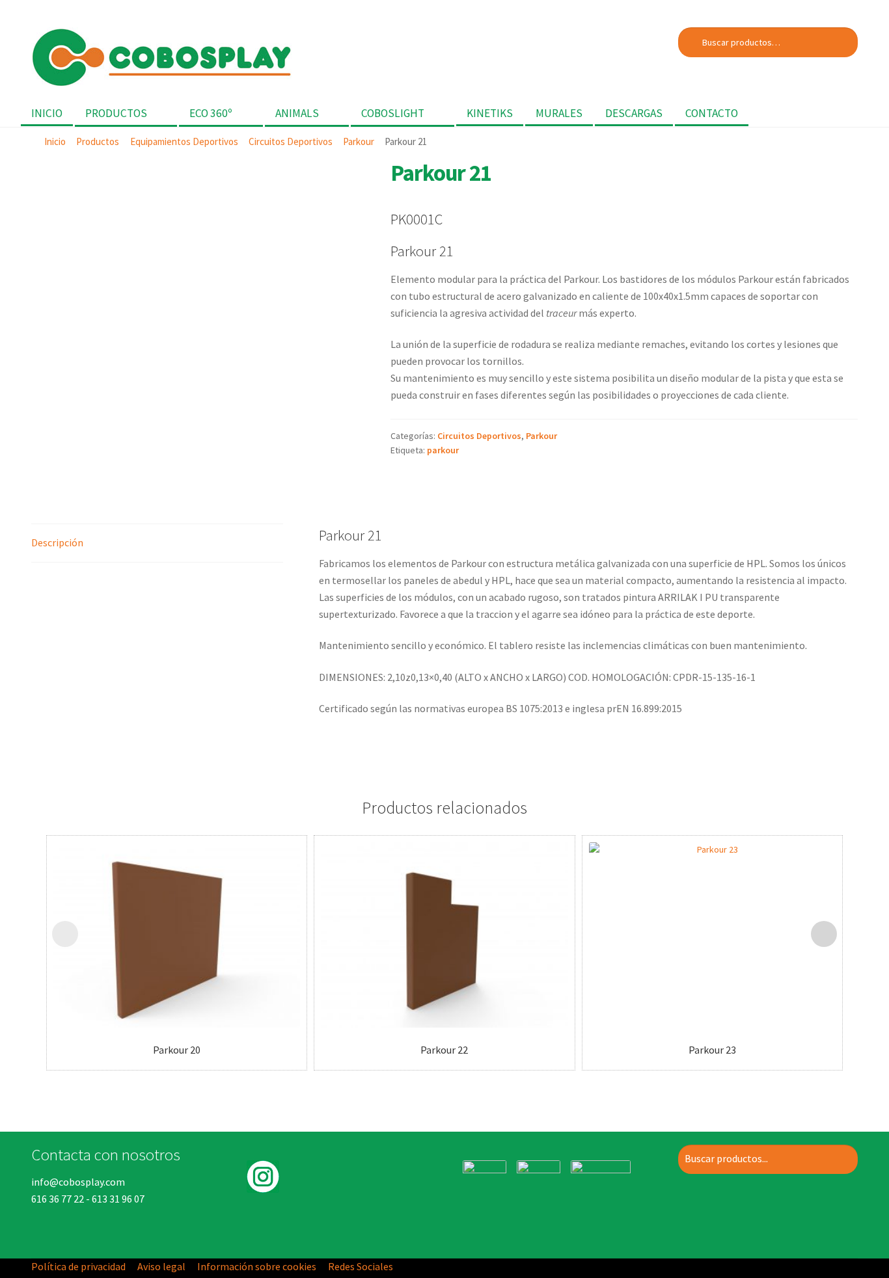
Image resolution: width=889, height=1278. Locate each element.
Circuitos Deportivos (291, 141)
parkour (443, 450)
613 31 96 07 (118, 1198)
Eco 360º (210, 113)
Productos (116, 113)
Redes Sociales (360, 1266)
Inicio (46, 113)
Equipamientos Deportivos (184, 141)
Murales (559, 113)
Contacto (711, 113)
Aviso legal (161, 1266)
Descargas (634, 113)
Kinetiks (490, 113)
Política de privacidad (78, 1266)
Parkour (358, 141)
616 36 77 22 (57, 1198)
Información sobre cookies (256, 1266)
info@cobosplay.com (78, 1181)
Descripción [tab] (57, 542)
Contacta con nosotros (105, 1154)
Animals (297, 113)
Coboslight (392, 113)
